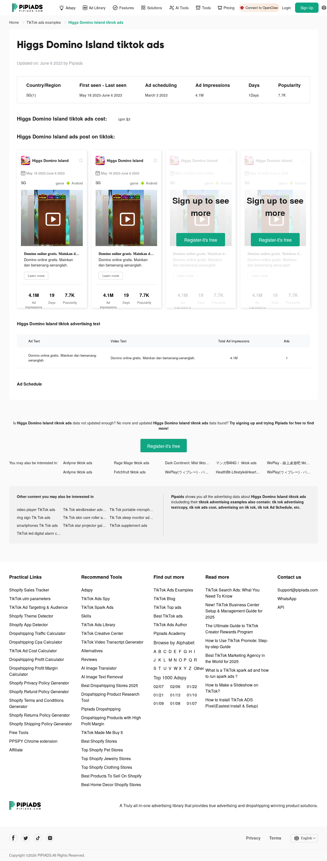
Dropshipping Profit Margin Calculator (33, 671)
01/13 (175, 695)
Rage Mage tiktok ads (131, 462)
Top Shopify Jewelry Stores (106, 758)
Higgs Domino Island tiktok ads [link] (95, 22)
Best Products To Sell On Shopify (111, 776)
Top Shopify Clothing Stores (106, 767)
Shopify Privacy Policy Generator (39, 683)
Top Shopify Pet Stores (102, 750)
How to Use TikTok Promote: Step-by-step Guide (236, 643)
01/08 (175, 703)
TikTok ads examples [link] (44, 22)
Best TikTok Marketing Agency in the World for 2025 (235, 658)
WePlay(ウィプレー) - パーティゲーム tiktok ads (190, 471)
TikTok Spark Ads (97, 607)
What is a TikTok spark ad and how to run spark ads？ (237, 673)
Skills (86, 616)
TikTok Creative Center (102, 633)
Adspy (87, 590)
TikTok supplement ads (128, 525)
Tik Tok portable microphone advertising (133, 509)
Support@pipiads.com (297, 590)
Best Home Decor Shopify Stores (111, 784)
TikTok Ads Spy (95, 598)
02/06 (175, 686)
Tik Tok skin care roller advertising (86, 517)
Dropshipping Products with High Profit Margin (111, 721)
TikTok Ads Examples (173, 590)
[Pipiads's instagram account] (50, 838)
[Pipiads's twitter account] (25, 838)
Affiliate (16, 750)
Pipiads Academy (169, 633)
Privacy (253, 838)
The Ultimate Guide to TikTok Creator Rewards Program (231, 629)
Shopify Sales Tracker (29, 590)
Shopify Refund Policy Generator (39, 691)
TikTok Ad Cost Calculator (33, 651)
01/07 (192, 703)
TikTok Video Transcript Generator (112, 642)
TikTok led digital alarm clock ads (40, 533)
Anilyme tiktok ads (77, 462)
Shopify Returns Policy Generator (39, 715)
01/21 (159, 695)
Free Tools (18, 732)
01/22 (192, 686)
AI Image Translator (98, 668)
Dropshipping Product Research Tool (110, 697)
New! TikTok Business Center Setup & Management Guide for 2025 (233, 611)
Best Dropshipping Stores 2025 (109, 685)
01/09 (159, 703)
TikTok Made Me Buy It (102, 732)
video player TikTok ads (36, 509)
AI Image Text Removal (102, 677)
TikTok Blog (164, 598)
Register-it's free (200, 239)
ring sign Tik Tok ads (33, 517)
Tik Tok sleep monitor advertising (133, 517)
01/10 (192, 695)
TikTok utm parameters (30, 598)
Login (286, 7)
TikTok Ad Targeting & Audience (38, 607)
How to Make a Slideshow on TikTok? (231, 688)
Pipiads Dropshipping (101, 709)
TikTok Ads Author (170, 624)
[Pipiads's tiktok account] (38, 838)
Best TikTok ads (168, 616)
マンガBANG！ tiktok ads (236, 462)
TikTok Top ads (167, 607)
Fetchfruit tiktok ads (130, 471)
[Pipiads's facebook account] (13, 838)
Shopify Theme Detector (31, 616)
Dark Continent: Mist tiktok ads (189, 462)
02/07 (159, 686)
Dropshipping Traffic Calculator (37, 633)
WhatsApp (286, 598)
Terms (275, 838)
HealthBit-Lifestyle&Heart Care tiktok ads (241, 471)
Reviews (89, 659)
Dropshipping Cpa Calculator (35, 642)
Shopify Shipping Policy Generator (40, 724)
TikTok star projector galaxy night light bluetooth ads (86, 525)
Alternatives (92, 651)
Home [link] (14, 22)
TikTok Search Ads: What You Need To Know (232, 593)
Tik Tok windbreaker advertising (86, 509)
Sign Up (306, 7)
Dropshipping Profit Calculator (36, 659)
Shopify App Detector (28, 624)
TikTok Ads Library (98, 624)
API (280, 607)
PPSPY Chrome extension (33, 741)
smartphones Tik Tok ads (37, 525)
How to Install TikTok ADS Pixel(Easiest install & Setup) (231, 703)
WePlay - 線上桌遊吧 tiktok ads (292, 462)
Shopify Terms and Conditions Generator (36, 703)
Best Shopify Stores (99, 741)
